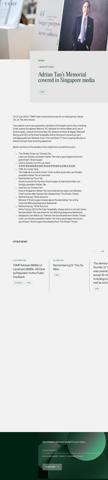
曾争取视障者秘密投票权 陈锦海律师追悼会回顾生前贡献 (47, 166)
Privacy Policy (77, 456)
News (41, 60)
